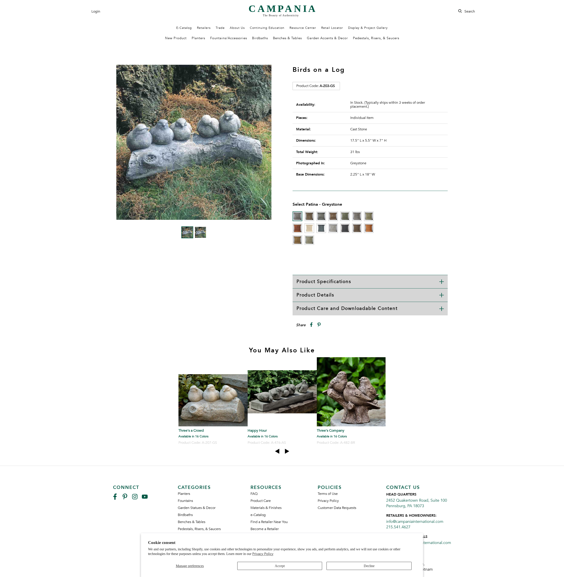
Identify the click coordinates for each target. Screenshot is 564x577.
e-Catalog (258, 514)
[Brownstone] (333, 216)
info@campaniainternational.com (414, 521)
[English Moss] (369, 216)
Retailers (204, 28)
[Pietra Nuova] (357, 228)
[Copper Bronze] (345, 216)
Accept (280, 566)
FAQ (254, 493)
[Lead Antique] (321, 228)
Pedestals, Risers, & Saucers (376, 38)
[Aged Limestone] (309, 216)
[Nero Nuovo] (345, 228)
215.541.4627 (398, 527)
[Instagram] (135, 498)
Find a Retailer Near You (269, 522)
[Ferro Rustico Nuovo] (297, 228)
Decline (369, 566)
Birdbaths (260, 38)
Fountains (185, 500)
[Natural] (333, 228)
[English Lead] (357, 216)
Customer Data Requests (337, 507)
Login (95, 11)
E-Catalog (184, 28)
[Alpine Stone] (321, 216)
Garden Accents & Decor (327, 38)
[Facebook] (115, 498)
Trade (220, 28)
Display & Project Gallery (368, 28)
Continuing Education (267, 28)
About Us (237, 28)
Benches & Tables (287, 38)
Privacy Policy (262, 553)
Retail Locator (332, 28)
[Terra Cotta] (369, 228)
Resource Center (302, 28)
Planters (198, 38)
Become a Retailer (264, 529)
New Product (176, 38)
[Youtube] (145, 498)
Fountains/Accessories (228, 38)
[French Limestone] (309, 228)
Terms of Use (328, 493)
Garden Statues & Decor (196, 507)
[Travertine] (297, 240)
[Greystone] (297, 216)
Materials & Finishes (266, 507)
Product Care (260, 500)
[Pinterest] (125, 498)
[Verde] (309, 240)
